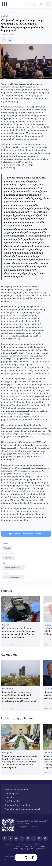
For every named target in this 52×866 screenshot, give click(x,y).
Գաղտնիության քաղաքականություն (23, 809)
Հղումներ (9, 797)
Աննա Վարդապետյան (13, 567)
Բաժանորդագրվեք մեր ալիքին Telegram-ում (28, 534)
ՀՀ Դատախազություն (13, 577)
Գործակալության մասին (17, 789)
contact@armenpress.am (27, 827)
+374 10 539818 (23, 824)
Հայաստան (8, 558)
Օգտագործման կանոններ (18, 805)
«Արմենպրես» (11, 266)
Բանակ (7, 548)
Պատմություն (11, 793)
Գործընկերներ (12, 801)
